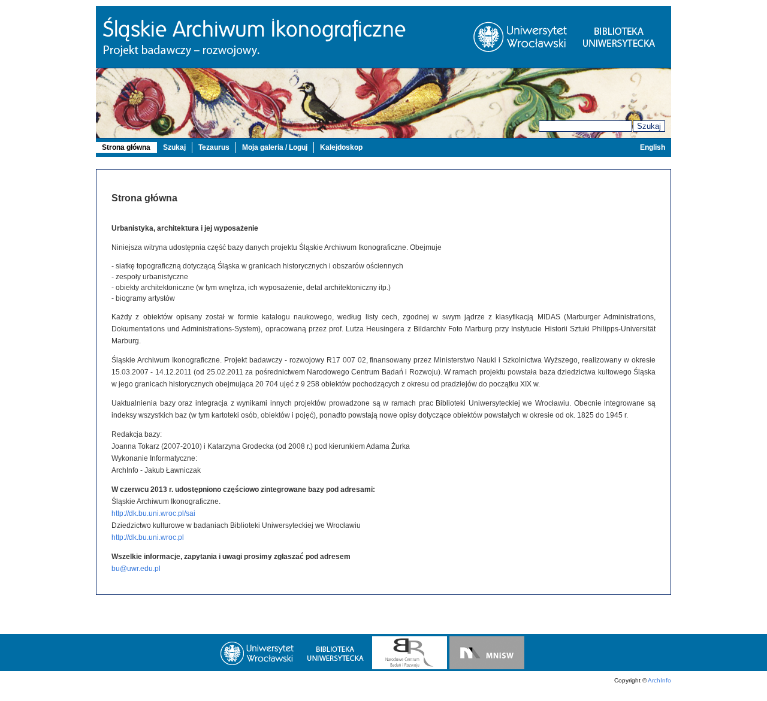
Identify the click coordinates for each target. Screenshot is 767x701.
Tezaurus (214, 147)
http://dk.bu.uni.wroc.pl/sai (153, 513)
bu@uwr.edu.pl (136, 568)
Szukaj (649, 126)
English (652, 147)
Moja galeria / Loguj (274, 147)
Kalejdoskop (341, 147)
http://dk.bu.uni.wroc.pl (147, 537)
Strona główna (126, 147)
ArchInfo (659, 680)
